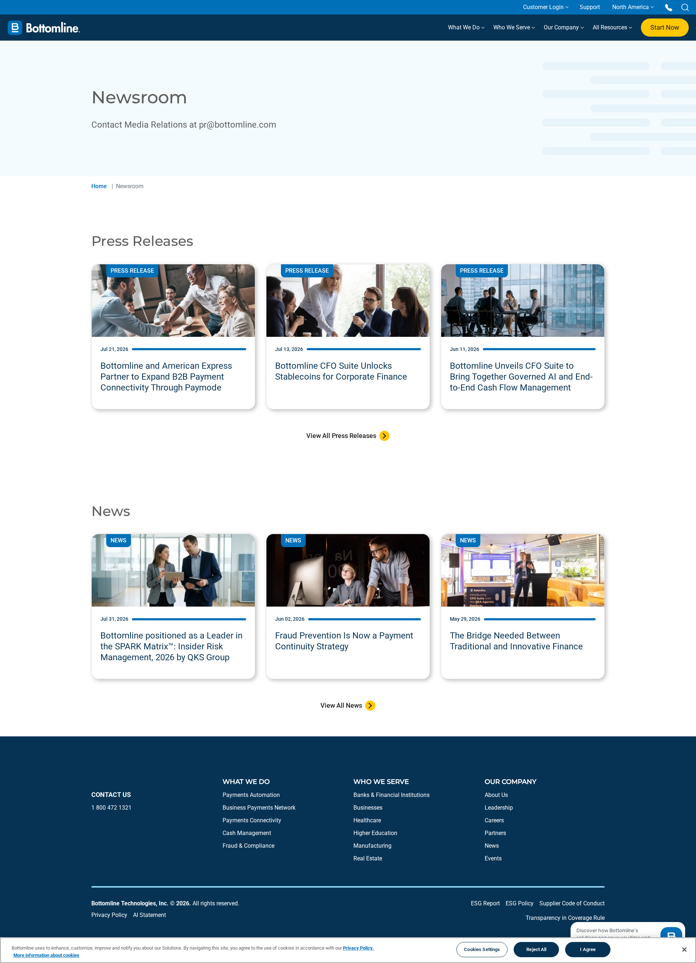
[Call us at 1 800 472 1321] (668, 7)
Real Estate (367, 858)
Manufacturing (372, 845)
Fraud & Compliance (248, 845)
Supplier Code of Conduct (572, 903)
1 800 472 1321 (111, 807)
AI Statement (149, 915)
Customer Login (543, 7)
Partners (495, 833)
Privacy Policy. (358, 948)
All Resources (611, 27)
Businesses (367, 807)
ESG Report (485, 903)
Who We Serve (512, 27)
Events (493, 858)
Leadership (499, 807)
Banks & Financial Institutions (391, 795)
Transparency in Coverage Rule (565, 917)
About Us (496, 795)
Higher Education (375, 833)
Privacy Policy (109, 915)
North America (630, 7)
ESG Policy (520, 903)
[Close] (684, 950)
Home (99, 186)
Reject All (536, 949)
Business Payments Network (259, 807)
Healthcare (367, 820)
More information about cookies (46, 955)
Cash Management (247, 833)
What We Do (464, 27)
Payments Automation (251, 795)
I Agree (588, 949)
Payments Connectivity (252, 820)
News (492, 845)
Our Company (562, 27)
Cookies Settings (482, 949)
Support (590, 7)
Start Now (664, 27)
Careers (494, 820)
